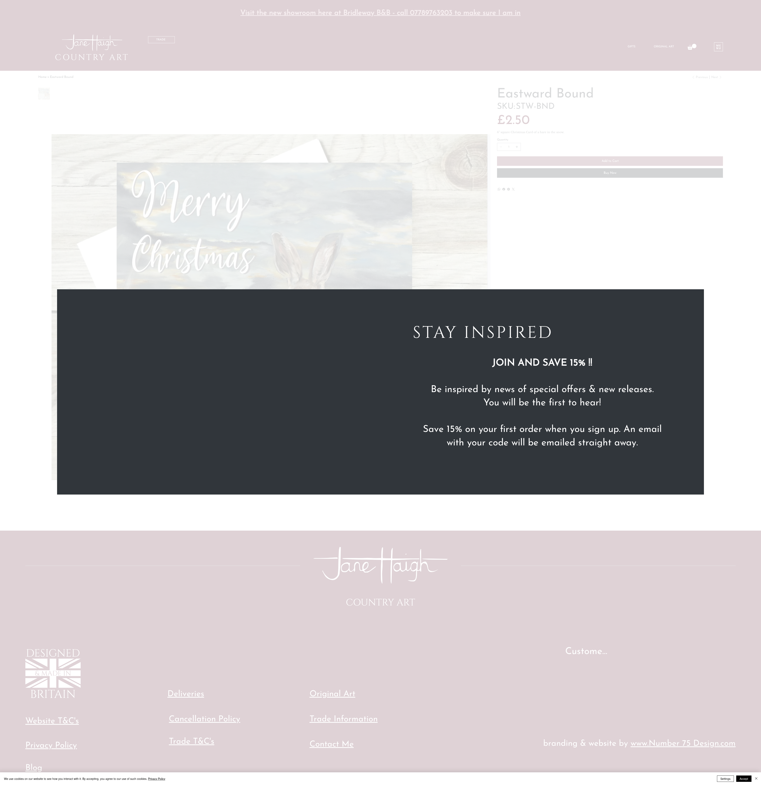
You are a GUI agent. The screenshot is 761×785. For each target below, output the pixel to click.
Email (423, 464)
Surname (550, 449)
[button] (668, 305)
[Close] (756, 778)
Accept (744, 779)
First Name (426, 449)
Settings (725, 779)
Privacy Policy (156, 779)
